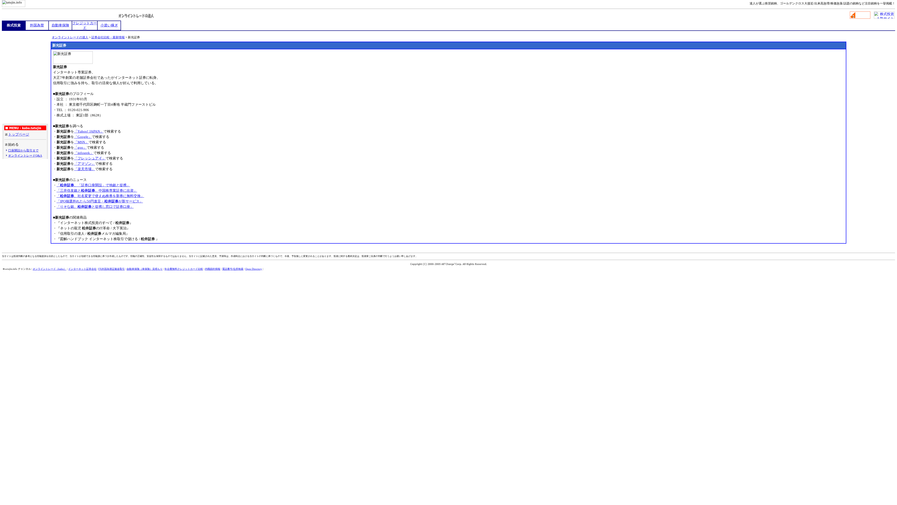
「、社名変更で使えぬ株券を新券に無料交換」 (100, 196)
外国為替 (37, 25)
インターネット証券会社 (82, 268)
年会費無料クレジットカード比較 (183, 268)
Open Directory (253, 268)
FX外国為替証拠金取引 (111, 268)
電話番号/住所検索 (232, 268)
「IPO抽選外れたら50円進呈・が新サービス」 (100, 201)
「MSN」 (81, 142)
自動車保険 (60, 25)
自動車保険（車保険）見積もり (145, 268)
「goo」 (80, 147)
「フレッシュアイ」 (90, 158)
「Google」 (83, 137)
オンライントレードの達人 (70, 37)
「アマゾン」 (84, 164)
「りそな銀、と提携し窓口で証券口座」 (95, 207)
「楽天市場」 (84, 169)
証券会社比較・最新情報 (108, 37)
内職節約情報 (212, 268)
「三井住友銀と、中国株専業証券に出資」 (97, 190)
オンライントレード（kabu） (49, 268)
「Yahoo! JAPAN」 (88, 131)
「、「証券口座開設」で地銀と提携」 (93, 185)
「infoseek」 (83, 153)
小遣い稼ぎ (109, 25)
